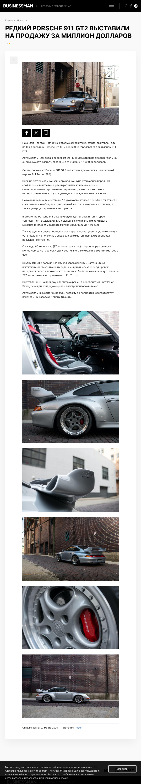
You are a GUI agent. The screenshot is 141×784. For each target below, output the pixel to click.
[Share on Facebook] (26, 133)
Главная (10, 20)
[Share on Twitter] (36, 133)
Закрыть (122, 768)
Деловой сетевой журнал (56, 6)
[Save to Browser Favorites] (46, 133)
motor (79, 727)
